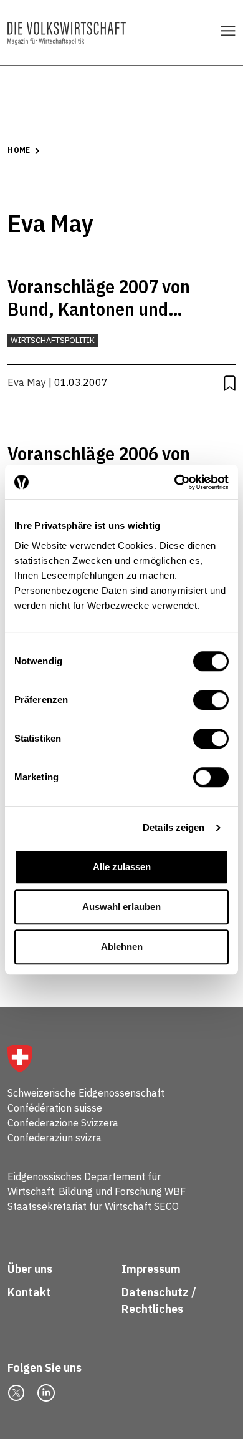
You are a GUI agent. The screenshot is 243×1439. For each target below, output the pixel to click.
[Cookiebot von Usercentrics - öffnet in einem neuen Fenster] (175, 482)
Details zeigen (173, 827)
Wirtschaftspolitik (53, 340)
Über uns (29, 1269)
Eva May (26, 382)
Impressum (151, 1269)
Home (18, 150)
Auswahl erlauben (121, 906)
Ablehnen (122, 946)
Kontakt (30, 1292)
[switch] (211, 700)
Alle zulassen (122, 866)
